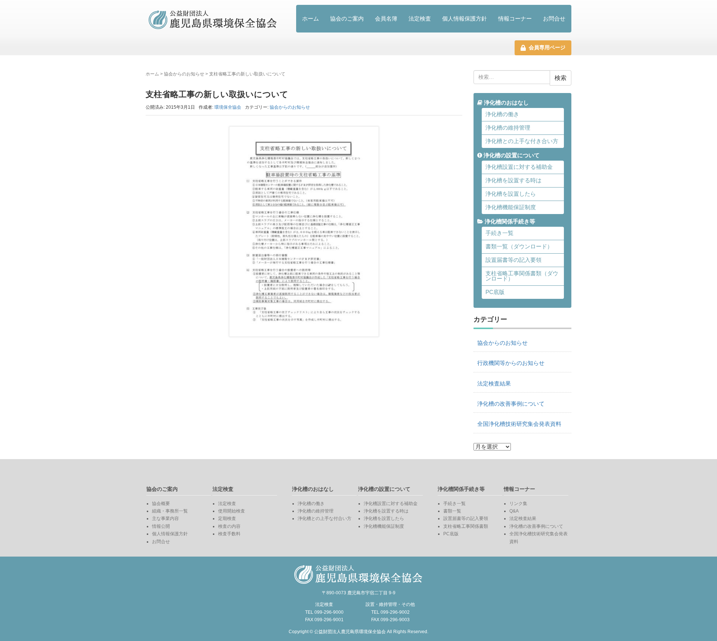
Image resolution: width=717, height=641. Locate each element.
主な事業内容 (165, 518)
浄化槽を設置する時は (513, 180)
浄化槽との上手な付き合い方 (521, 141)
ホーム (310, 18)
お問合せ (554, 18)
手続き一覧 (499, 233)
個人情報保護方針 (464, 18)
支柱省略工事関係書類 (465, 526)
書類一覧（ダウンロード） (519, 247)
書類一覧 (452, 511)
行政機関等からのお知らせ (510, 363)
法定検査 (420, 18)
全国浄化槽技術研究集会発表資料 (519, 424)
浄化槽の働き (502, 114)
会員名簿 (386, 18)
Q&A (514, 511)
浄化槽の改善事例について (510, 404)
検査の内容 (229, 526)
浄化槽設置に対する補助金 (519, 167)
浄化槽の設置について (511, 155)
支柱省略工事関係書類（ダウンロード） (521, 276)
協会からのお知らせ (184, 74)
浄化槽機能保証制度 (510, 207)
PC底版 (495, 292)
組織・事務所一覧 (170, 511)
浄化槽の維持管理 (507, 128)
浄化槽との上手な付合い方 (324, 518)
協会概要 (161, 503)
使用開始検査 (231, 511)
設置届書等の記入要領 (513, 260)
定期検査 (227, 518)
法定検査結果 (494, 384)
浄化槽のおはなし (505, 103)
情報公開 (161, 526)
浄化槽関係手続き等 (509, 221)
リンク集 (518, 503)
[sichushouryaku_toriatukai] (304, 232)
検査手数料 (229, 533)
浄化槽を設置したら (510, 194)
